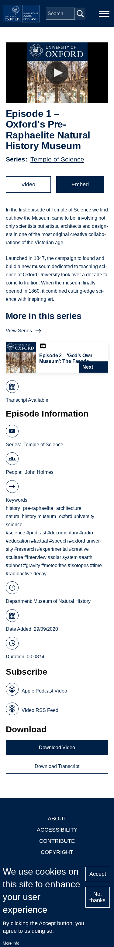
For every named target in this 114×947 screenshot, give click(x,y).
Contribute (57, 841)
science (14, 524)
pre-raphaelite (38, 508)
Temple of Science (57, 159)
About (57, 819)
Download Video (57, 747)
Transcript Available (27, 400)
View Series (19, 330)
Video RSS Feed (40, 710)
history (13, 508)
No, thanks (97, 897)
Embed (80, 184)
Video (28, 184)
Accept (97, 874)
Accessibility (57, 830)
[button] (57, 72)
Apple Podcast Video (44, 690)
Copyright (57, 852)
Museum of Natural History (62, 601)
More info (11, 943)
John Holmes (39, 472)
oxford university (76, 516)
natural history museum (31, 516)
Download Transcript (57, 766)
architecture (68, 508)
